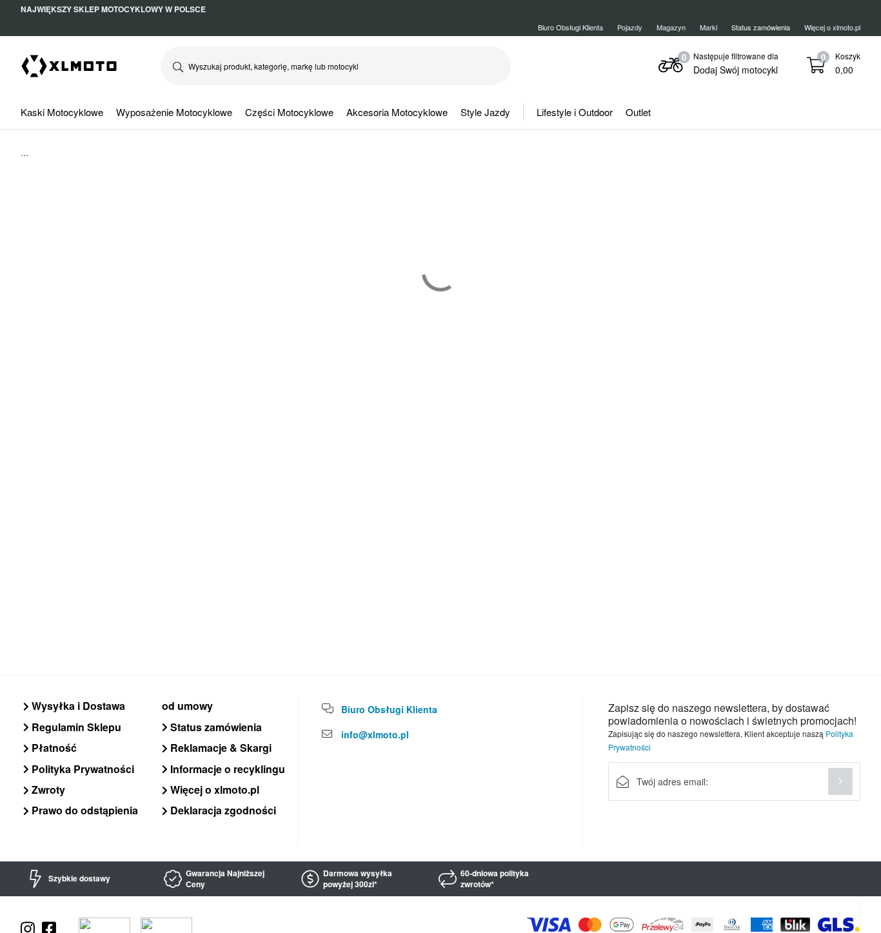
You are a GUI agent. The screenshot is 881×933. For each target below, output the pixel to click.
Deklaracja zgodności (222, 810)
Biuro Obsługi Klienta (570, 27)
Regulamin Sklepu (75, 727)
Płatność (53, 747)
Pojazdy (629, 27)
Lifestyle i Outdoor (575, 112)
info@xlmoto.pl (375, 734)
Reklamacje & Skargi (220, 747)
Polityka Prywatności (81, 768)
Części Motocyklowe (289, 112)
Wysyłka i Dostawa (77, 705)
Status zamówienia (215, 727)
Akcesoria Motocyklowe (397, 112)
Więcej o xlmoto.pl (832, 27)
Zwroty (47, 789)
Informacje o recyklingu (226, 768)
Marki (708, 27)
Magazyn (671, 27)
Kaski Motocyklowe (62, 112)
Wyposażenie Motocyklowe (174, 112)
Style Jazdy (485, 112)
